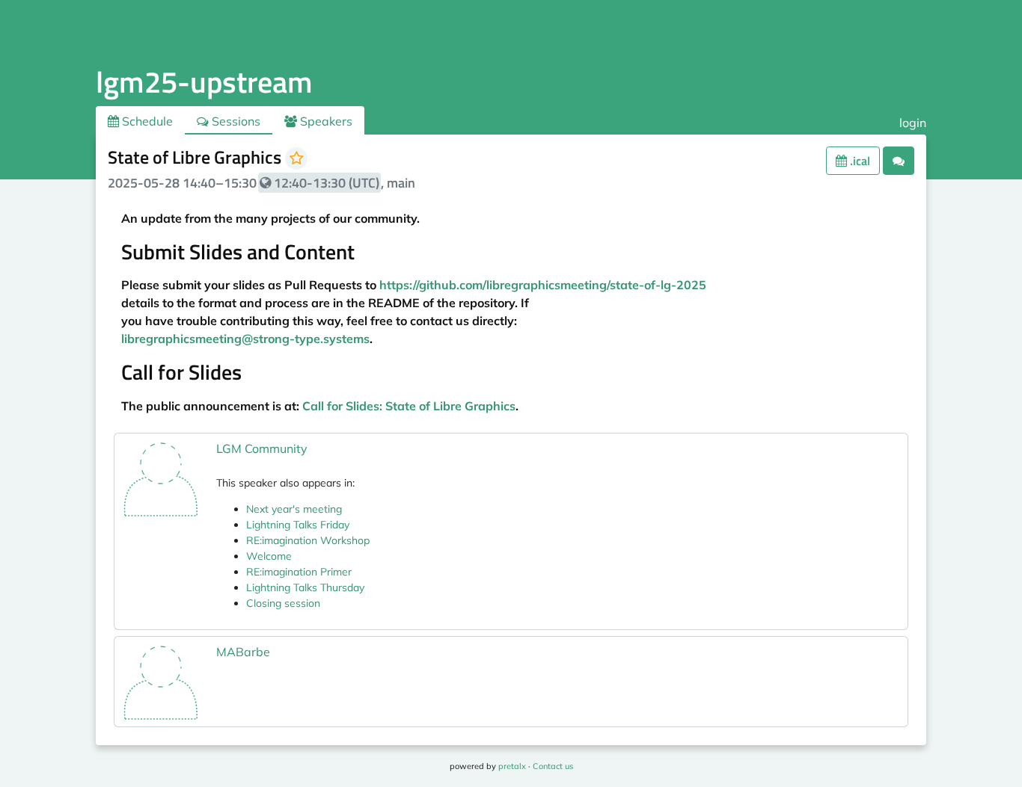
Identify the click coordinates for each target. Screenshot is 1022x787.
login (912, 122)
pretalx (512, 766)
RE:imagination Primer (299, 571)
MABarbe (243, 651)
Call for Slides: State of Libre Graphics (408, 405)
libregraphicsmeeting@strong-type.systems (245, 338)
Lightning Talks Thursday (305, 587)
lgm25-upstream (204, 82)
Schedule (146, 121)
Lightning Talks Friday (297, 524)
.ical (858, 161)
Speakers (324, 121)
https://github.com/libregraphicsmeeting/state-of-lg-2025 (542, 284)
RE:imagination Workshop (308, 540)
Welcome (269, 556)
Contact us (553, 766)
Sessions (234, 121)
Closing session (283, 603)
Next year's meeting (294, 509)
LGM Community (261, 448)
